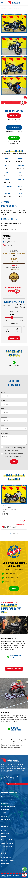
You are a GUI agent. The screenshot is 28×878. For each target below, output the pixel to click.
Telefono (4, 417)
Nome (3, 392)
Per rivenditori (5, 819)
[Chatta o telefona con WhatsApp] (24, 869)
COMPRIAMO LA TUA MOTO (14, 669)
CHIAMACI (14, 588)
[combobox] (13, 428)
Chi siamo (4, 830)
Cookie (8, 876)
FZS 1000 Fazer (17, 8)
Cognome (4, 400)
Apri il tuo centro (6, 813)
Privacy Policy (11, 453)
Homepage (4, 8)
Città (2, 425)
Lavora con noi (5, 833)
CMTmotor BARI (8, 245)
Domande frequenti (7, 860)
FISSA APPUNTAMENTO (14, 127)
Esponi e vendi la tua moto (9, 797)
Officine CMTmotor (7, 843)
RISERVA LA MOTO (14, 115)
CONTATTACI (14, 138)
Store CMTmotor (6, 846)
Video (3, 867)
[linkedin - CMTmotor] (16, 777)
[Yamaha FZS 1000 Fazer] (14, 46)
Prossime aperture (7, 857)
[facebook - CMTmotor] (3, 777)
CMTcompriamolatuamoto (9, 800)
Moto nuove (5, 809)
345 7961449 (17, 141)
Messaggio (4, 433)
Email (2, 408)
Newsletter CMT (6, 840)
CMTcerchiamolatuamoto (9, 806)
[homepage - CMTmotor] (14, 2)
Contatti (4, 836)
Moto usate (5, 803)
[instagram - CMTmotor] (12, 777)
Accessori (4, 816)
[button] (2, 3)
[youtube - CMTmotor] (7, 777)
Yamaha (10, 8)
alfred (11, 291)
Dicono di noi (5, 863)
